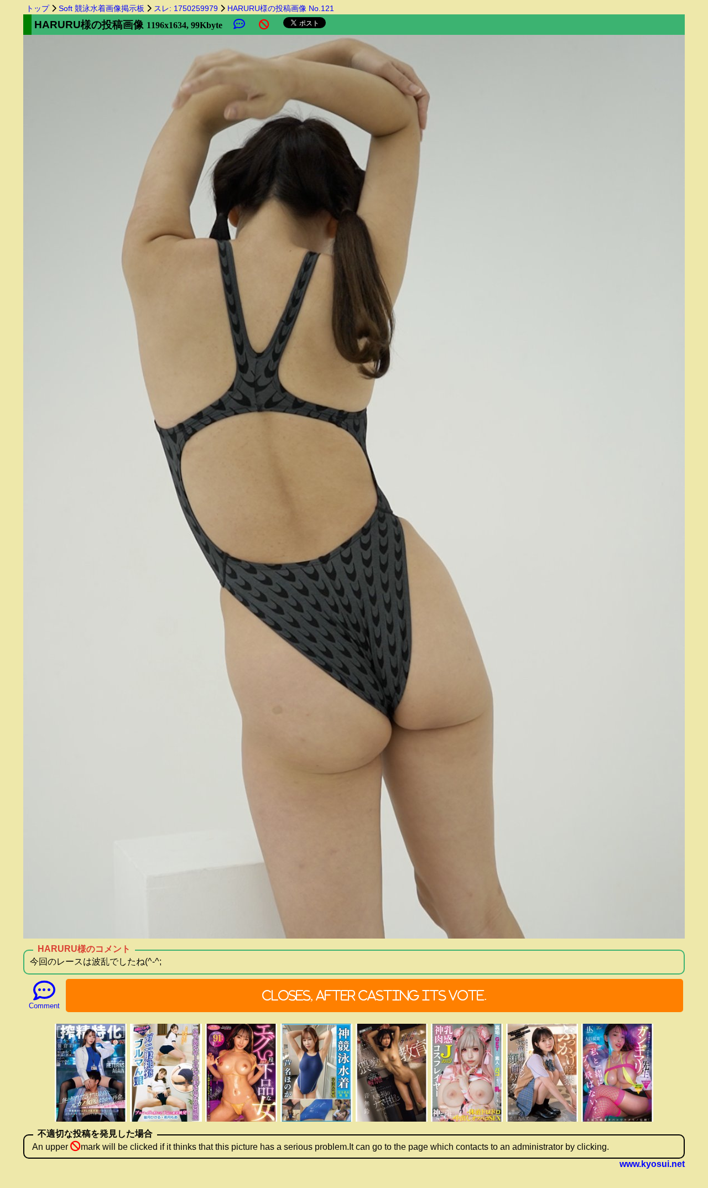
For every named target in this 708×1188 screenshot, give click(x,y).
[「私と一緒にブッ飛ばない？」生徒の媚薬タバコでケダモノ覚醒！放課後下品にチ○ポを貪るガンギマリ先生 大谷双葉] (617, 1120)
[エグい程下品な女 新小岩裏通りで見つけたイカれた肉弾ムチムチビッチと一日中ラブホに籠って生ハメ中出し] (241, 1120)
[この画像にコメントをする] (239, 24)
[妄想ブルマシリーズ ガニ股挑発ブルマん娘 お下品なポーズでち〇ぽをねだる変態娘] (166, 1120)
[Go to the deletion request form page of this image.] (264, 24)
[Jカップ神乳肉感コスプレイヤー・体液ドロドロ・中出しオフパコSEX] (466, 1120)
